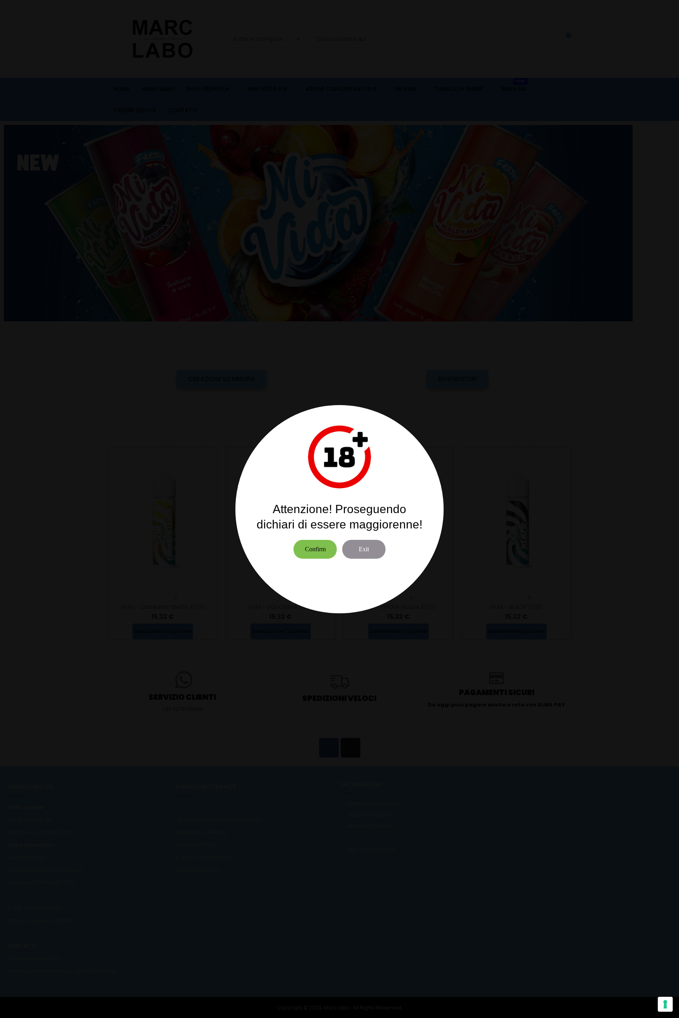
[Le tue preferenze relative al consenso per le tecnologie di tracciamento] (665, 1004)
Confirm (315, 549)
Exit (364, 549)
